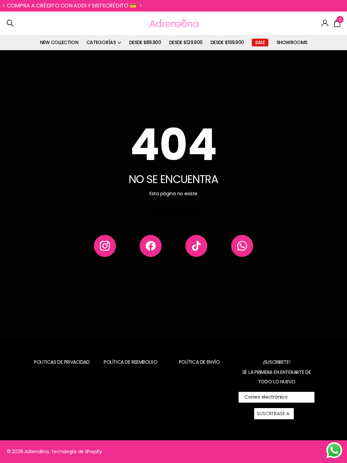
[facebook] (151, 246)
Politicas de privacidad (61, 362)
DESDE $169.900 (227, 42)
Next (170, 6)
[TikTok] (196, 246)
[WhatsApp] (242, 246)
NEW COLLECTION (59, 42)
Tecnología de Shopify (76, 451)
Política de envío (199, 362)
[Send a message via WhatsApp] (334, 450)
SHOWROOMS (292, 42)
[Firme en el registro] (325, 23)
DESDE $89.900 (145, 42)
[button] (3, 6)
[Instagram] (105, 246)
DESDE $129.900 (185, 42)
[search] (10, 23)
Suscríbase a (274, 413)
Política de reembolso (130, 362)
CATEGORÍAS (101, 42)
